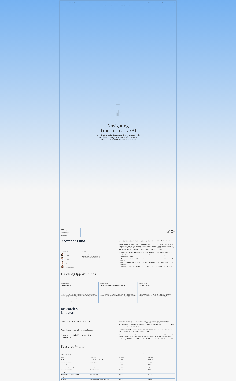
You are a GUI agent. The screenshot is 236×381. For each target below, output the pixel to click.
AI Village (62, 357)
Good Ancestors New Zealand (66, 362)
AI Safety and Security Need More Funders (77, 330)
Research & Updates (64, 233)
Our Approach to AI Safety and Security (76, 321)
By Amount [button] (68, 354)
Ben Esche (67, 266)
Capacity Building (66, 285)
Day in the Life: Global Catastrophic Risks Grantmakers (76, 336)
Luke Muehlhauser (68, 258)
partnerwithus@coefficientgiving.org (93, 257)
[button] (144, 354)
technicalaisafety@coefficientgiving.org (163, 295)
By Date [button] (62, 354)
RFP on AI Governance (115, 5)
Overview (107, 5)
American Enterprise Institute (66, 369)
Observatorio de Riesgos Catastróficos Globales (70, 374)
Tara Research (63, 379)
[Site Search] (174, 2)
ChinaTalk (63, 359)
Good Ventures (86, 254)
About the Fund (64, 230)
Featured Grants (64, 235)
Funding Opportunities (65, 232)
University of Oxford (65, 372)
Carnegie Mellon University (66, 377)
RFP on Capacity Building (126, 5)
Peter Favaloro (68, 262)
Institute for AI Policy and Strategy (67, 367)
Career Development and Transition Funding (112, 285)
